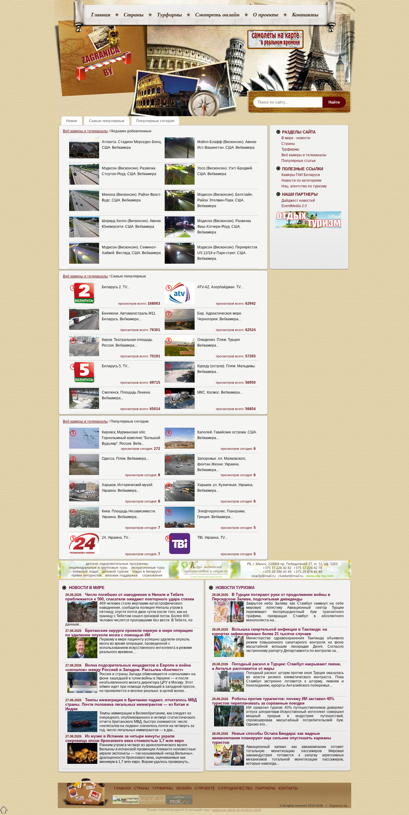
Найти (334, 102)
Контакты (305, 15)
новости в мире (86, 587)
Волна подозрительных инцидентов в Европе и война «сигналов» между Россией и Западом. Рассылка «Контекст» (128, 667)
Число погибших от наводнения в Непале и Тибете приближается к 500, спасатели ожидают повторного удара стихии (129, 596)
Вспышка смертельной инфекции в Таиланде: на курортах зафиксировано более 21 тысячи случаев (269, 631)
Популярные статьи (298, 161)
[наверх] (3, 810)
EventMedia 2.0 (294, 206)
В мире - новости (295, 138)
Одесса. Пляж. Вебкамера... (125, 458)
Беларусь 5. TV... (116, 366)
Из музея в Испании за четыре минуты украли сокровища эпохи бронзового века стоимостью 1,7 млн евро (124, 738)
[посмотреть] (84, 157)
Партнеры (265, 788)
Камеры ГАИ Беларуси (300, 175)
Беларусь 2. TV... (116, 287)
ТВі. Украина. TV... (212, 537)
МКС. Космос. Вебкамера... (220, 392)
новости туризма (235, 587)
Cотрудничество (235, 788)
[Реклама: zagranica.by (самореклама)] (308, 219)
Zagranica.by (338, 805)
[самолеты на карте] (204, 39)
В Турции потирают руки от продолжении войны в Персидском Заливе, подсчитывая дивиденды (271, 596)
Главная (100, 15)
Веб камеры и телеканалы (85, 131)
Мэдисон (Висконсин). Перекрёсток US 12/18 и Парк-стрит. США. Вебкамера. (227, 253)
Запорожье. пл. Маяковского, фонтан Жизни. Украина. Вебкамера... (221, 464)
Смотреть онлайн (217, 15)
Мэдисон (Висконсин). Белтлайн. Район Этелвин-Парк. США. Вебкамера (225, 200)
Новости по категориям (301, 180)
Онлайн (184, 788)
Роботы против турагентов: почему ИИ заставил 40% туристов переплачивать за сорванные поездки (273, 700)
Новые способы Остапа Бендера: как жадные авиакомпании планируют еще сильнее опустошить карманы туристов (271, 738)
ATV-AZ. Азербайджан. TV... (220, 287)
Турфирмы (169, 15)
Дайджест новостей (298, 200)
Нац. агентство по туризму (304, 186)
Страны (133, 15)
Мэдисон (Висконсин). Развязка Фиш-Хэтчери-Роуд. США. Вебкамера (224, 226)
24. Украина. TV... (116, 537)
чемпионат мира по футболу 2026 (236, 809)
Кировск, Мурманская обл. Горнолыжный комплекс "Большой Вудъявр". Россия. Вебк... (131, 438)
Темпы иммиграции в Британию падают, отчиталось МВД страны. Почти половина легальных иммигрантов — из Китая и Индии (131, 704)
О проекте (265, 15)
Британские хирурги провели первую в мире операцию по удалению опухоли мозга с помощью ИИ (129, 632)
